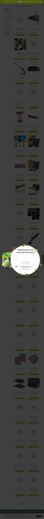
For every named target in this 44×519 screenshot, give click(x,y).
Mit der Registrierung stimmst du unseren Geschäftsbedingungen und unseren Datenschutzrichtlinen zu (26, 267)
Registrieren (25, 263)
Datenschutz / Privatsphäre (25, 269)
